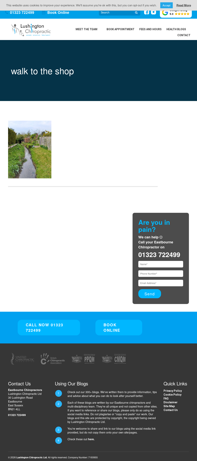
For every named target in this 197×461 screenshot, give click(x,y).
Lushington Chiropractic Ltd (31, 457)
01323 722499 (22, 12)
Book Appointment (120, 29)
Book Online (58, 12)
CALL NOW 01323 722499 (44, 327)
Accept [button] (166, 5)
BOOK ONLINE (112, 327)
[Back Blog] (31, 30)
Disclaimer (171, 402)
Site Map (169, 406)
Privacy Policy (173, 390)
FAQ (166, 398)
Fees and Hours (150, 29)
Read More (183, 5)
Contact (183, 35)
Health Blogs (176, 29)
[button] (176, 12)
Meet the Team (86, 29)
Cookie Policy (172, 394)
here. (91, 439)
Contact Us (171, 410)
